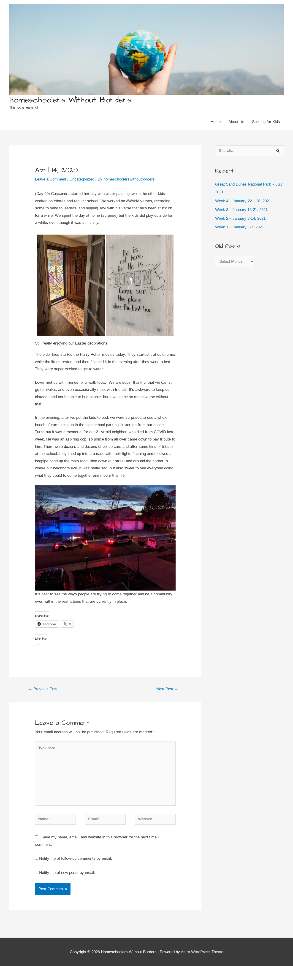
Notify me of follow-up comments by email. (75, 858)
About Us (236, 122)
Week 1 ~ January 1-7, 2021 (239, 227)
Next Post (167, 689)
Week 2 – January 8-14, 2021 (240, 218)
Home (216, 122)
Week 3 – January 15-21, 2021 (241, 210)
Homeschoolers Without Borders (70, 100)
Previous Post (42, 689)
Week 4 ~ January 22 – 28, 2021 (243, 201)
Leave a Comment (50, 179)
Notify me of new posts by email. (67, 872)
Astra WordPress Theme (202, 952)
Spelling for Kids (266, 122)
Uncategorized (82, 179)
